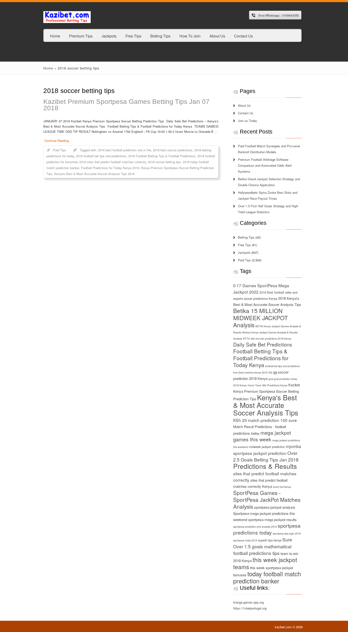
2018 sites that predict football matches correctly (112, 162)
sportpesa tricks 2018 (245, 540)
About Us (217, 35)
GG (270, 372)
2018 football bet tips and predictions (101, 156)
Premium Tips (81, 35)
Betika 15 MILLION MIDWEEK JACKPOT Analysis (260, 317)
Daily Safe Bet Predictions (262, 344)
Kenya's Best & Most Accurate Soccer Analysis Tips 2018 (94, 173)
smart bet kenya (282, 487)
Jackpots (109, 35)
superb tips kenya (269, 540)
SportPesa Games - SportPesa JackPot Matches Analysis (266, 499)
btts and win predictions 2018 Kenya (271, 338)
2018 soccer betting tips (164, 162)
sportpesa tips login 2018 (287, 533)
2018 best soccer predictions (172, 150)
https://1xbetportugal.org (250, 608)
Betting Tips (160, 35)
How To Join (190, 35)
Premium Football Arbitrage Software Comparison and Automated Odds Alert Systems (265, 165)
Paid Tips (59, 150)
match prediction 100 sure (272, 420)
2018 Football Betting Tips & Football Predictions (162, 156)
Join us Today (247, 120)
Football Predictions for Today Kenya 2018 (110, 168)
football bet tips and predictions (282, 366)
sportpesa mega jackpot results (272, 519)
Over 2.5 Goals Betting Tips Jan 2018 (266, 456)
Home (55, 35)
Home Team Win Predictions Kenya (267, 385)
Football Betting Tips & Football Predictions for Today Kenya (261, 358)
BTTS (246, 338)
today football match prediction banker (267, 577)
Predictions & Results (265, 466)
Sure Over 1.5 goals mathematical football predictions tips (262, 546)
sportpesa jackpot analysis (274, 507)
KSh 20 (240, 420)
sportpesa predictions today (266, 529)
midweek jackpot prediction (267, 446)
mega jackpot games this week (262, 436)
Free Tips (133, 35)
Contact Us (243, 35)
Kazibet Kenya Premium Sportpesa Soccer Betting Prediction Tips (266, 391)
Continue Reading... (58, 140)
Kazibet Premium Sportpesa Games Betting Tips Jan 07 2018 (126, 105)
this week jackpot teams (265, 563)
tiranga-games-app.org (248, 602)
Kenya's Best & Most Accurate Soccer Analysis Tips (265, 404)
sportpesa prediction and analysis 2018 (255, 526)
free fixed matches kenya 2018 (250, 372)
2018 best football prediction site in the (124, 150)
